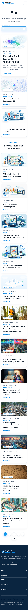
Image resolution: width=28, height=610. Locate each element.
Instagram (22, 599)
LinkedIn (3, 599)
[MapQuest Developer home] (7, 3)
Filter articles (6, 25)
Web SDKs (14, 575)
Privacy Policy (10, 604)
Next (14, 538)
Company (14, 589)
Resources (14, 585)
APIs (14, 570)
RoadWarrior (13, 564)
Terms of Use (18, 604)
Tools (14, 580)
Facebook (15, 599)
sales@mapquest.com (15, 562)
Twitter (9, 599)
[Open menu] (25, 3)
